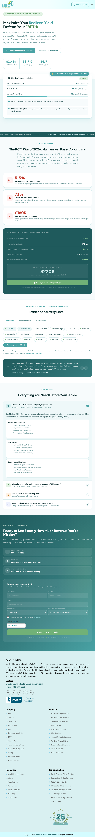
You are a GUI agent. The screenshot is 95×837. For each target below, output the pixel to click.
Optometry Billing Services (61, 790)
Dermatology (58, 329)
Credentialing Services (59, 721)
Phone (50, 591)
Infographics (12, 797)
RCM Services (56, 733)
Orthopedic (11, 334)
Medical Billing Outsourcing (61, 737)
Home (10, 713)
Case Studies (12, 786)
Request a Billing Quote (16, 749)
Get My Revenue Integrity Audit (48, 283)
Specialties (10, 320)
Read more (37, 617)
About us (11, 717)
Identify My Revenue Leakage (21, 50)
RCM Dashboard (57, 753)
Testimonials (12, 725)
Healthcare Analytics (15, 733)
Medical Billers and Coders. (46, 835)
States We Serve (25, 320)
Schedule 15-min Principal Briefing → (27, 572)
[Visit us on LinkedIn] (25, 692)
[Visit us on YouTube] (31, 692)
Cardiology (25, 334)
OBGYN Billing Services (59, 782)
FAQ (9, 729)
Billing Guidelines (14, 790)
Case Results (41, 320)
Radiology (41, 339)
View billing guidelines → (34, 353)
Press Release (13, 782)
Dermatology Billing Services (62, 778)
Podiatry (28, 339)
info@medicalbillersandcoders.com (26, 562)
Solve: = (12, 621)
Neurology (39, 334)
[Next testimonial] (86, 368)
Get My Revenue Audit (48, 632)
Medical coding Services (60, 717)
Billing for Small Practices (60, 745)
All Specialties (56, 801)
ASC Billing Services (58, 794)
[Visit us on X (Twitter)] (19, 692)
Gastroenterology (74, 334)
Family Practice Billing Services (62, 774)
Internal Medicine (13, 339)
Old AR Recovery (57, 749)
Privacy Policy (13, 741)
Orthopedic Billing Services (61, 786)
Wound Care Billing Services (61, 797)
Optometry (85, 329)
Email (9, 600)
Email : (24, 684)
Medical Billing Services (60, 713)
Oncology (54, 339)
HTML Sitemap (13, 760)
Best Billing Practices (16, 774)
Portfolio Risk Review (47, 50)
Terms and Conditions (16, 745)
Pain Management (55, 334)
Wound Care (25, 329)
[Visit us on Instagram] (14, 692)
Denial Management (58, 729)
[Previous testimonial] (82, 368)
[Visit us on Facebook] (8, 692)
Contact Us (12, 721)
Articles (10, 778)
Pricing (10, 753)
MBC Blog (11, 794)
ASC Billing (10, 329)
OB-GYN (72, 329)
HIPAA (10, 737)
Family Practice (41, 329)
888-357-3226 (81, 5)
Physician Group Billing (59, 741)
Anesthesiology (70, 339)
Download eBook (14, 756)
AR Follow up (56, 725)
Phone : (15, 687)
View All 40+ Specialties (15, 345)
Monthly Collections (56, 609)
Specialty (11, 609)
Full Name (11, 591)
